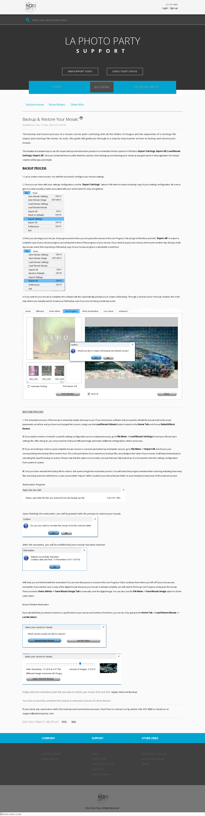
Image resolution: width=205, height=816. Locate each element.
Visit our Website (51, 753)
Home (57, 87)
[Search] (28, 20)
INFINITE (146, 764)
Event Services (50, 759)
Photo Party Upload (153, 759)
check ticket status (103, 764)
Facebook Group (146, 87)
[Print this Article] (81, 118)
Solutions (102, 87)
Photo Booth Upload (154, 753)
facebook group (101, 774)
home (95, 753)
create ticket (99, 759)
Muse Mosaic (57, 104)
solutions (97, 769)
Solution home (35, 104)
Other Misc (77, 104)
